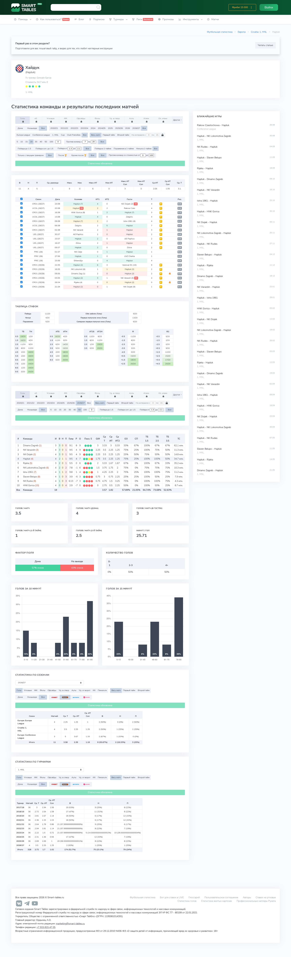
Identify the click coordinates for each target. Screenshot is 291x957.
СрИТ (110, 438)
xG (36, 118)
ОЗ (125, 438)
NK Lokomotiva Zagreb (34, 467)
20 (31, 141)
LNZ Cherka (129, 256)
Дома (20, 128)
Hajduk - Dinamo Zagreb (210, 179)
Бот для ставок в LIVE (172, 897)
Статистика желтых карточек (216, 901)
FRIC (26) (38, 251)
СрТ (104, 438)
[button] (251, 7)
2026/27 (136, 128)
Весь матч (95, 135)
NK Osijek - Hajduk (207, 222)
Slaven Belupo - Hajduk (209, 254)
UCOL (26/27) (38, 208)
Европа (242, 32)
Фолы (97, 118)
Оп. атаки (162, 118)
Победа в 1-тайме (103, 148)
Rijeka (78, 282)
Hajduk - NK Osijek (207, 319)
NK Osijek (129, 203)
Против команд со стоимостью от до (129, 155)
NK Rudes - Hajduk (207, 146)
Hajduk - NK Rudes (207, 243)
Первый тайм (109, 135)
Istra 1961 (129, 221)
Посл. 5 (88, 438)
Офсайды (81, 118)
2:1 (179, 230)
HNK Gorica (78, 212)
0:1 (179, 252)
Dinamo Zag (78, 273)
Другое (176, 120)
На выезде (32, 128)
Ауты (131, 118)
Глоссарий (194, 897)
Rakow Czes (129, 208)
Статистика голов (186, 901)
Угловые (50, 118)
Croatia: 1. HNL (259, 32)
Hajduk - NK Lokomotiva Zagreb (214, 136)
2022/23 (74, 128)
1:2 (179, 212)
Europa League (23, 135)
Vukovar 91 (129, 265)
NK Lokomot (78, 269)
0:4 (179, 260)
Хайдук (32, 67)
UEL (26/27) (38, 234)
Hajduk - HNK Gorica (208, 211)
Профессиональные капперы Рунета (256, 901)
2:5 (179, 225)
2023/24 (84, 128)
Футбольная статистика (219, 32)
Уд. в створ (114, 118)
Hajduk (78, 203)
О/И (98, 438)
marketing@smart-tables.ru (70, 923)
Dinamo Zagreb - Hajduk (210, 276)
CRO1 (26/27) (38, 203)
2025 (110, 128)
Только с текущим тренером (31, 155)
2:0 (179, 234)
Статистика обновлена (100, 163)
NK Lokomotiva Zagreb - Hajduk (214, 233)
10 (21, 141)
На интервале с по (143, 135)
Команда (27, 438)
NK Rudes (28, 481)
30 (36, 141)
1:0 (179, 256)
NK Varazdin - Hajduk (208, 287)
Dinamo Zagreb (30, 445)
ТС (178, 438)
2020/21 (54, 128)
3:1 (179, 278)
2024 (93, 128)
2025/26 (119, 128)
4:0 (179, 204)
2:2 (179, 208)
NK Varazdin (29, 449)
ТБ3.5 (167, 438)
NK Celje (78, 251)
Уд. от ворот (84, 690)
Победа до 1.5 (24, 148)
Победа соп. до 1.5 (44, 148)
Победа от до (67, 148)
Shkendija (78, 260)
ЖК (65, 118)
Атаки (146, 118)
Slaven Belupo (30, 476)
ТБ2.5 (157, 438)
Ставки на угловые (266, 897)
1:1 (179, 269)
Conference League (41, 135)
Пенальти (102, 690)
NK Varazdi (78, 230)
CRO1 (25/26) (38, 265)
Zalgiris (129, 216)
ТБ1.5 (146, 438)
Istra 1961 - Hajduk (207, 200)
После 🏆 (62, 155)
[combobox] (76, 7)
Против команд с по (78, 141)
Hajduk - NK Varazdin (208, 190)
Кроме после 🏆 (78, 155)
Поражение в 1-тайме (124, 148)
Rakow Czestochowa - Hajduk (213, 125)
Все (43, 128)
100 (51, 141)
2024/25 (101, 128)
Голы (22, 118)
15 (26, 141)
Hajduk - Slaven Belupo (209, 157)
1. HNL (29, 92)
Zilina (78, 243)
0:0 (179, 282)
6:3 (179, 265)
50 (46, 141)
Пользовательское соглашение (221, 897)
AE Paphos (78, 234)
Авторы (247, 897)
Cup (63, 135)
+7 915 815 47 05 (46, 927)
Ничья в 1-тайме (143, 148)
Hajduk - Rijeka (205, 265)
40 (41, 141)
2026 (127, 128)
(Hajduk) (30, 72)
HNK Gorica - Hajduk (208, 308)
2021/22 (64, 128)
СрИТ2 (117, 438)
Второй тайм (123, 135)
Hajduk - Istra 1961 (207, 297)
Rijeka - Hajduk (205, 168)
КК (94, 690)
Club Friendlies (73, 135)
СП (136, 438)
